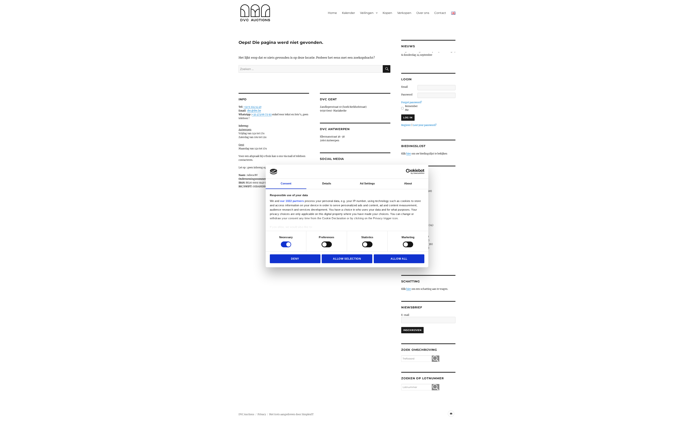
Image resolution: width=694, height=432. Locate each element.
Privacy (262, 414)
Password (406, 94)
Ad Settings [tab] (367, 183)
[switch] (327, 244)
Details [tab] (326, 183)
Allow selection (347, 258)
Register (406, 125)
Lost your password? (424, 125)
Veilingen (367, 13)
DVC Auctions (246, 414)
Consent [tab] (286, 183)
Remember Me (411, 108)
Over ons (422, 13)
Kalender (348, 13)
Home (332, 13)
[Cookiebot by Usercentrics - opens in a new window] (408, 171)
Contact (440, 13)
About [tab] (408, 183)
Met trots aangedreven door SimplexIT (291, 414)
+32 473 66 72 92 (262, 114)
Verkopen (404, 13)
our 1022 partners (292, 200)
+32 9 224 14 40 (252, 106)
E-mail (405, 315)
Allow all (399, 258)
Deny (295, 258)
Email (404, 86)
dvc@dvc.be (254, 110)
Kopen (387, 13)
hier (408, 153)
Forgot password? (411, 102)
